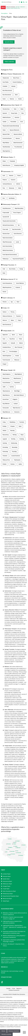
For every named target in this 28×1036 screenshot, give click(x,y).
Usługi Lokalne (7, 330)
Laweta (17, 242)
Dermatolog (5, 447)
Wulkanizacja (5, 258)
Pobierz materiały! (9, 61)
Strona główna (4, 13)
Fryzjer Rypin (6, 888)
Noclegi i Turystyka (8, 265)
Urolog (4, 422)
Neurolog (12, 430)
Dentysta (12, 464)
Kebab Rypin (6, 901)
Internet (4, 291)
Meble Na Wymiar (7, 117)
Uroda (5, 308)
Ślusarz (20, 334)
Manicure (5, 320)
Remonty (18, 138)
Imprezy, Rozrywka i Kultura (11, 194)
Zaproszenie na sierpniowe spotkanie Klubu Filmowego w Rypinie (14, 940)
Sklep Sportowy (6, 378)
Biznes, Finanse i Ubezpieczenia (12, 74)
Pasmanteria (17, 382)
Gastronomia (6, 171)
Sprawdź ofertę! (9, 42)
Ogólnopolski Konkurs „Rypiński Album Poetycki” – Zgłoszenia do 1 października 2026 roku (14, 927)
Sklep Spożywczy (6, 391)
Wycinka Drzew (6, 109)
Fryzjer (19, 320)
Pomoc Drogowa (17, 212)
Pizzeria (19, 175)
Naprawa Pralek (6, 134)
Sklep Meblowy (6, 142)
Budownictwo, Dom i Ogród (11, 105)
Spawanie (5, 113)
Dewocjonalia (6, 407)
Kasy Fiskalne (6, 82)
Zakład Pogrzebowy (7, 355)
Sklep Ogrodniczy (6, 151)
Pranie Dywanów (6, 359)
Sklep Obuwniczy (16, 407)
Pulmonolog (5, 451)
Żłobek (4, 161)
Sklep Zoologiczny (6, 374)
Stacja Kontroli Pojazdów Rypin (11, 896)
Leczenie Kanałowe (15, 455)
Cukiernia (18, 183)
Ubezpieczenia (6, 77)
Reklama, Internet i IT (9, 279)
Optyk (20, 426)
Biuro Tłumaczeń (18, 347)
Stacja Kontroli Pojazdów (18, 258)
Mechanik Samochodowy (8, 225)
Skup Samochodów (16, 229)
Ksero (4, 351)
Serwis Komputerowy (7, 283)
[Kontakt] (21, 2)
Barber (12, 320)
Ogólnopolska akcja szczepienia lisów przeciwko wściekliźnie (12, 922)
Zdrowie (5, 418)
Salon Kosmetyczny (7, 324)
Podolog (4, 426)
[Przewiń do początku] (24, 1032)
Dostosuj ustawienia (14, 1031)
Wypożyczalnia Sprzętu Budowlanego (11, 125)
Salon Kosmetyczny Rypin (9, 891)
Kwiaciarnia (17, 412)
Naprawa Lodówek (18, 134)
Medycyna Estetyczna (7, 316)
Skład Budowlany (6, 146)
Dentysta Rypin (7, 876)
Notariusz (12, 98)
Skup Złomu (12, 338)
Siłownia (5, 301)
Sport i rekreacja (8, 298)
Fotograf (4, 364)
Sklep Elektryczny (6, 412)
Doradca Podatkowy (17, 82)
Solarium (5, 312)
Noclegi (21, 268)
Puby (4, 188)
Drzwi (21, 121)
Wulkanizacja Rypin (8, 893)
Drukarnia (18, 287)
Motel (4, 273)
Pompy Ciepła (14, 113)
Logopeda (5, 439)
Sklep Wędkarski (18, 374)
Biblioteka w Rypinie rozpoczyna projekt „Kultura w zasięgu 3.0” (13, 918)
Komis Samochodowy (7, 246)
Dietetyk (4, 464)
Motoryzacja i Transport (10, 204)
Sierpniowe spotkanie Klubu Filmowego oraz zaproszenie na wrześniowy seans (14, 932)
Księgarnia (15, 399)
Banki (16, 94)
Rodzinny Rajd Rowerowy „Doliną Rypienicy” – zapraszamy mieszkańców (14, 936)
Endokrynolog (14, 443)
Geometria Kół (6, 216)
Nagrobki (5, 343)
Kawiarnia (13, 179)
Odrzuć (3, 1031)
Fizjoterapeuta (17, 460)
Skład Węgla (17, 391)
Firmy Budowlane (18, 146)
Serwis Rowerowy (18, 233)
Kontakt (3, 972)
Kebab (19, 188)
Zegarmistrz (5, 334)
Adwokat (13, 86)
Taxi (19, 225)
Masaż (22, 434)
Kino (4, 198)
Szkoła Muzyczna (6, 165)
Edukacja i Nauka (8, 157)
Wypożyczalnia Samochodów (9, 221)
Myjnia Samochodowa (7, 237)
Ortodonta (5, 455)
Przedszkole (12, 161)
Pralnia (20, 338)
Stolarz (4, 130)
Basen (18, 301)
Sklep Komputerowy (7, 287)
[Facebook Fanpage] (19, 2)
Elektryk (21, 343)
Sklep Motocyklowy (19, 208)
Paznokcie (18, 316)
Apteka (20, 464)
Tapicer (13, 334)
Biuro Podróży (12, 268)
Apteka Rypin (6, 878)
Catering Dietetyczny (7, 183)
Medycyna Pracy (6, 460)
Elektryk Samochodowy (8, 250)
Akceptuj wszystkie (6, 1034)
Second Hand (6, 399)
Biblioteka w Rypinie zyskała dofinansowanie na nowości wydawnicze (15, 913)
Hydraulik (13, 343)
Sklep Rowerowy (17, 378)
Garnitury (12, 386)
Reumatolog (14, 447)
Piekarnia (5, 179)
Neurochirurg (6, 434)
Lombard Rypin (6, 874)
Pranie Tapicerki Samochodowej (10, 254)
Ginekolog (21, 439)
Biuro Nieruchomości (7, 90)
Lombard (16, 403)
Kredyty (20, 98)
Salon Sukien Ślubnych (19, 395)
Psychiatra (21, 422)
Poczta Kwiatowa (6, 382)
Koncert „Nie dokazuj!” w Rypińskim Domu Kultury (13, 944)
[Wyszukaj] (23, 2)
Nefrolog (15, 434)
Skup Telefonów (6, 403)
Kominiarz (17, 117)
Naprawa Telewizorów (14, 130)
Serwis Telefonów (20, 283)
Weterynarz (16, 359)
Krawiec (17, 355)
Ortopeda (12, 426)
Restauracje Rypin (7, 898)
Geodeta (4, 121)
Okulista (4, 430)
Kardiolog (13, 439)
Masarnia (11, 175)
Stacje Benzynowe (7, 208)
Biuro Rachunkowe (7, 94)
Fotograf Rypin (6, 886)
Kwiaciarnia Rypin (7, 881)
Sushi (4, 175)
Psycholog (14, 451)
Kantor (4, 98)
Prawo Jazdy (5, 229)
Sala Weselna (12, 198)
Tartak (15, 109)
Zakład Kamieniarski (17, 142)
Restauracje (11, 188)
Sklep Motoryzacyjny (7, 242)
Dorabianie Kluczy (7, 347)
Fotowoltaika (13, 121)
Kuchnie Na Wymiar (7, 138)
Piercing (12, 312)
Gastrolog (5, 443)
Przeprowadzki (6, 212)
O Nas (13, 988)
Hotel (4, 268)
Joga (12, 301)
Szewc (4, 338)
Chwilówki (5, 86)
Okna (22, 113)
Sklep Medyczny (6, 395)
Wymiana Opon (6, 233)
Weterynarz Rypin (7, 883)
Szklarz (21, 109)
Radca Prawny (16, 77)
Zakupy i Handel (7, 370)
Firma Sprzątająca (13, 351)
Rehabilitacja (12, 422)
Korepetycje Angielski (19, 165)
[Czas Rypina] (6, 2)
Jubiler (4, 386)
